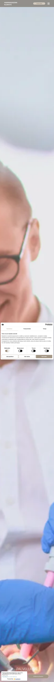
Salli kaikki (44, 356)
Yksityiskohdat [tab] (27, 328)
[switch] (20, 351)
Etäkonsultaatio (38, 676)
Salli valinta (27, 356)
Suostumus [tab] (9, 328)
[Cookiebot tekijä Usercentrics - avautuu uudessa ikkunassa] (46, 325)
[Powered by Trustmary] (14, 679)
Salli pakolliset (9, 356)
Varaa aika (39, 3)
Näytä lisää (5, 675)
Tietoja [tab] (44, 328)
